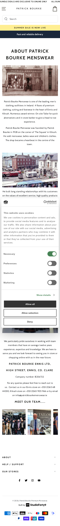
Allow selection (30, 312)
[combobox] (33, 18)
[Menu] (4, 8)
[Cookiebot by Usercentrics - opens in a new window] (42, 202)
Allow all (30, 304)
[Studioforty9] (32, 504)
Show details (43, 295)
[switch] (51, 263)
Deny (30, 321)
